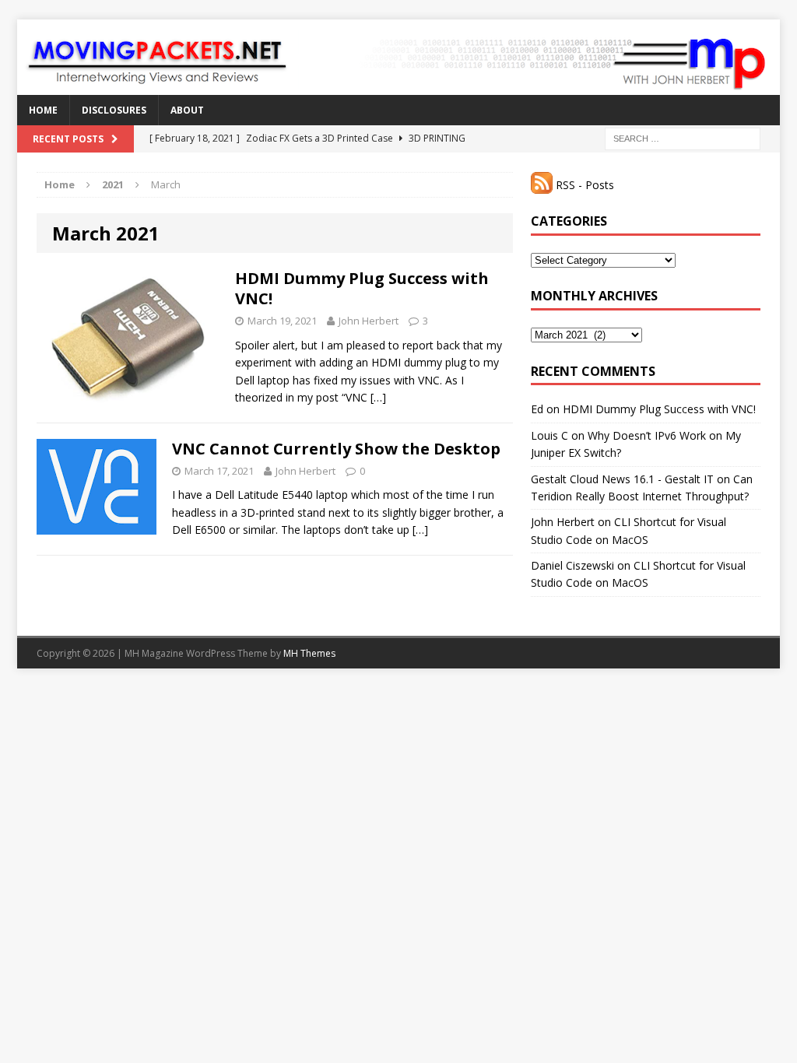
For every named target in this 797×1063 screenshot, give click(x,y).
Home (43, 110)
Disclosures (114, 110)
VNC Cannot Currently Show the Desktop (336, 448)
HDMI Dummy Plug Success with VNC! (362, 288)
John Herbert (368, 321)
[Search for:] (682, 137)
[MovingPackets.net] (398, 57)
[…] (378, 397)
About (187, 110)
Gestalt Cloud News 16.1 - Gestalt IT (622, 479)
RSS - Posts (583, 184)
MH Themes (309, 653)
